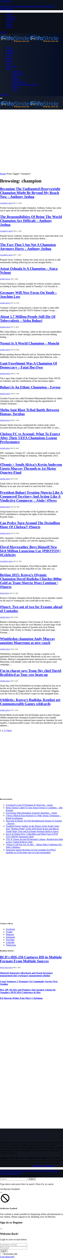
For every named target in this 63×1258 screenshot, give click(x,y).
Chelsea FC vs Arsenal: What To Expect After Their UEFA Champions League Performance (30, 438)
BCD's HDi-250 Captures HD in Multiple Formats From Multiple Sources (31, 959)
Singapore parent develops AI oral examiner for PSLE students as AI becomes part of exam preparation (31, 851)
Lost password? (7, 1256)
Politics (9, 61)
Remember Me (10, 1254)
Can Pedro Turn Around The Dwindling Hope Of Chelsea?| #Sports (30, 525)
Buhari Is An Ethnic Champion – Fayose (30, 387)
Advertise (10, 16)
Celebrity (10, 53)
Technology (11, 66)
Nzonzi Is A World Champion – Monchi (29, 343)
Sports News (5, 279)
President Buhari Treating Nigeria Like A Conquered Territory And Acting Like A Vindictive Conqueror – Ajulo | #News (31, 496)
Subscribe (4, 95)
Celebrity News (6, 203)
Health (15, 76)
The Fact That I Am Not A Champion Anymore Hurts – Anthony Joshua (28, 247)
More (8, 69)
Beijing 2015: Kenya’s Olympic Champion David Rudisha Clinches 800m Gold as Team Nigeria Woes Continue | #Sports (31, 581)
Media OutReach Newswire (25, 84)
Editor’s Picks (18, 74)
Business (10, 50)
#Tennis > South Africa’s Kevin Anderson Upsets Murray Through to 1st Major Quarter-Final (31, 468)
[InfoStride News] (29, 42)
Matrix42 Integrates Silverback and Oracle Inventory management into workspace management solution (26, 974)
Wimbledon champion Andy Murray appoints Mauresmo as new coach (27, 641)
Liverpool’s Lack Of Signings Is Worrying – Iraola (29, 805)
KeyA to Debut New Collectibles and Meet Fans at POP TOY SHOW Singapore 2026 (32, 835)
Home (9, 47)
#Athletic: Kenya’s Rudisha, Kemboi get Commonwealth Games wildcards (30, 702)
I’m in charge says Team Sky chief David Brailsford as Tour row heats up (30, 673)
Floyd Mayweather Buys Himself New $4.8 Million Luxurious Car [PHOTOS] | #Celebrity (30, 551)
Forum (9, 24)
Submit (32, 1179)
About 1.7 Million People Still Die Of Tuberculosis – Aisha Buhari (27, 318)
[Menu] (1, 98)
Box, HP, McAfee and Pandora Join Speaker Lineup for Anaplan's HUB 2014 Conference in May (28, 991)
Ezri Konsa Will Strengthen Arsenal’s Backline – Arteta (31, 813)
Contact (9, 27)
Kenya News (4, 593)
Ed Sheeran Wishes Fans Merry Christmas (21, 998)
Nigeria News (5, 327)
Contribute (11, 19)
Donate (9, 22)
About (9, 14)
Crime (9, 55)
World (14, 87)
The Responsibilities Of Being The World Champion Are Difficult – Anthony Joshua (31, 221)
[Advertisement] (31, 141)
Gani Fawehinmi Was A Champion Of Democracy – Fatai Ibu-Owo (28, 365)
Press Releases (18, 82)
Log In (3, 1251)
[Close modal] (1, 1192)
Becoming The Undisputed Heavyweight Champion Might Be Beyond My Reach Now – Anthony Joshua (30, 193)
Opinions (16, 79)
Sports (9, 63)
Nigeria (9, 58)
